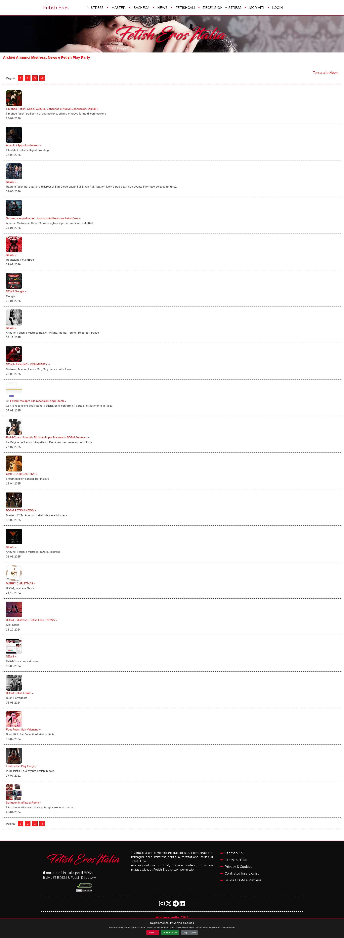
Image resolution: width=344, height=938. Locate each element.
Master (118, 8)
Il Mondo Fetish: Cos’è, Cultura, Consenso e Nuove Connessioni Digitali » (52, 108)
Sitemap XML (235, 853)
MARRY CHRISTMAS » (20, 583)
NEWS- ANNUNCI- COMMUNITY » (28, 364)
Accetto (152, 932)
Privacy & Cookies (238, 867)
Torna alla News (325, 73)
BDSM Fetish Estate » (20, 693)
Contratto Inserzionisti (242, 873)
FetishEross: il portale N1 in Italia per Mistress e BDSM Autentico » (48, 437)
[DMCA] (84, 885)
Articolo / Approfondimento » (24, 145)
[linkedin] (182, 905)
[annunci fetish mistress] (84, 859)
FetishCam (185, 8)
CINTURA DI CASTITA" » (21, 473)
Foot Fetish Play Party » (21, 766)
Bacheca (141, 8)
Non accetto (170, 932)
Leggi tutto (189, 932)
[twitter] (169, 905)
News (162, 8)
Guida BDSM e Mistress (243, 880)
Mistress (95, 8)
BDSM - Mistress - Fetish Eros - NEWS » (31, 620)
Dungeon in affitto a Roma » (23, 802)
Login (277, 8)
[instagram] (162, 905)
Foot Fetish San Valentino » (23, 729)
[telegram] (176, 905)
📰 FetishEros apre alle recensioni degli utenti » (36, 400)
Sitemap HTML (236, 860)
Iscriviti (256, 8)
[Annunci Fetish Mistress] (172, 34)
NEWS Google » (16, 291)
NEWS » (11, 181)
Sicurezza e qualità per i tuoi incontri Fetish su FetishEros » (43, 218)
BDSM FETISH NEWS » (21, 510)
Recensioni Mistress (222, 8)
